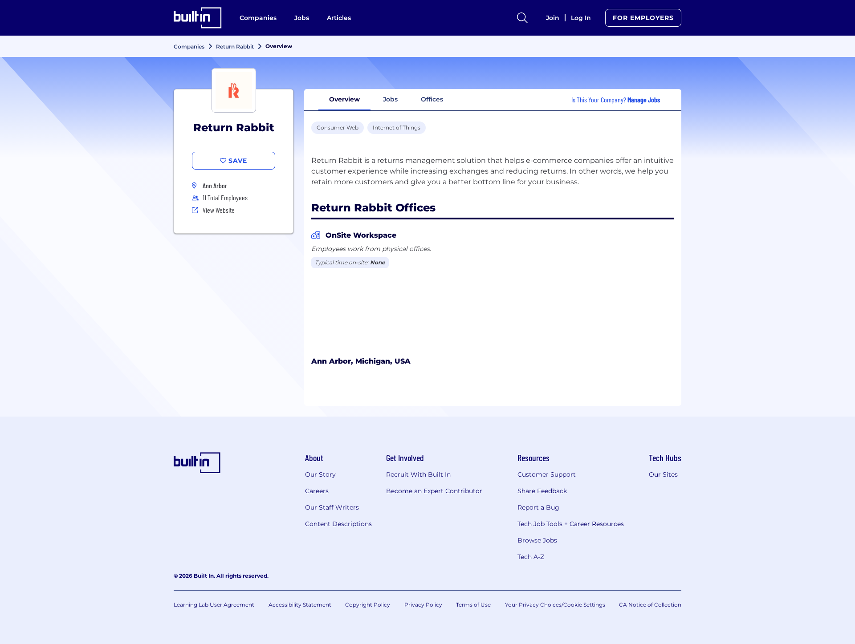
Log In (581, 18)
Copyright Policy (367, 604)
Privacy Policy (423, 604)
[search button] (522, 17)
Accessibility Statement (300, 604)
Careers (317, 491)
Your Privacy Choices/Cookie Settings (555, 604)
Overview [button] (344, 99)
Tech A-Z (530, 557)
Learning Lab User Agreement (214, 604)
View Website (219, 210)
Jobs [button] (390, 99)
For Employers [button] (643, 18)
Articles (339, 18)
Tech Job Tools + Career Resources (570, 524)
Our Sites (663, 474)
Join (552, 18)
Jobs (301, 18)
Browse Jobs (537, 540)
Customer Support (546, 474)
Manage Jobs (643, 99)
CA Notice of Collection (650, 604)
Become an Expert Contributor (434, 491)
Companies (258, 18)
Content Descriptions (338, 524)
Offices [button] (432, 99)
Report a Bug (538, 507)
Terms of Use (473, 604)
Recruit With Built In (418, 474)
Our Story (320, 474)
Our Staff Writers (332, 507)
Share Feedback (542, 491)
